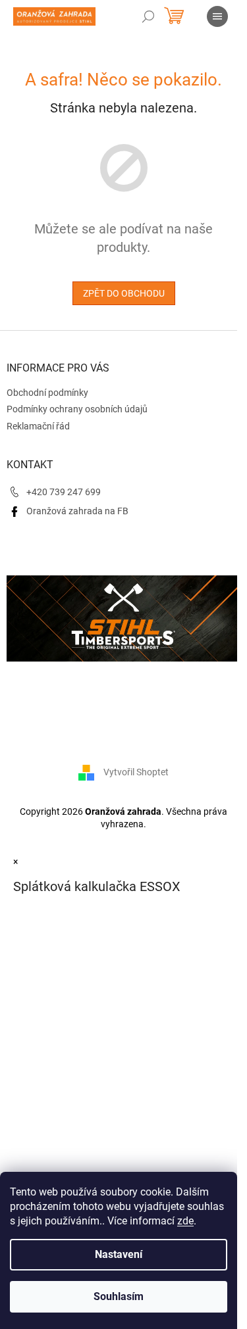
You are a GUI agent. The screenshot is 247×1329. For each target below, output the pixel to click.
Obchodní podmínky (47, 392)
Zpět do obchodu (124, 293)
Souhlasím (119, 1296)
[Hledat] (148, 16)
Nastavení (118, 1254)
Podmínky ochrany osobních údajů (77, 409)
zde (185, 1221)
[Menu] (217, 16)
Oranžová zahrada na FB (77, 511)
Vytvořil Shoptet (136, 771)
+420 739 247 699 (63, 492)
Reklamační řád (38, 426)
